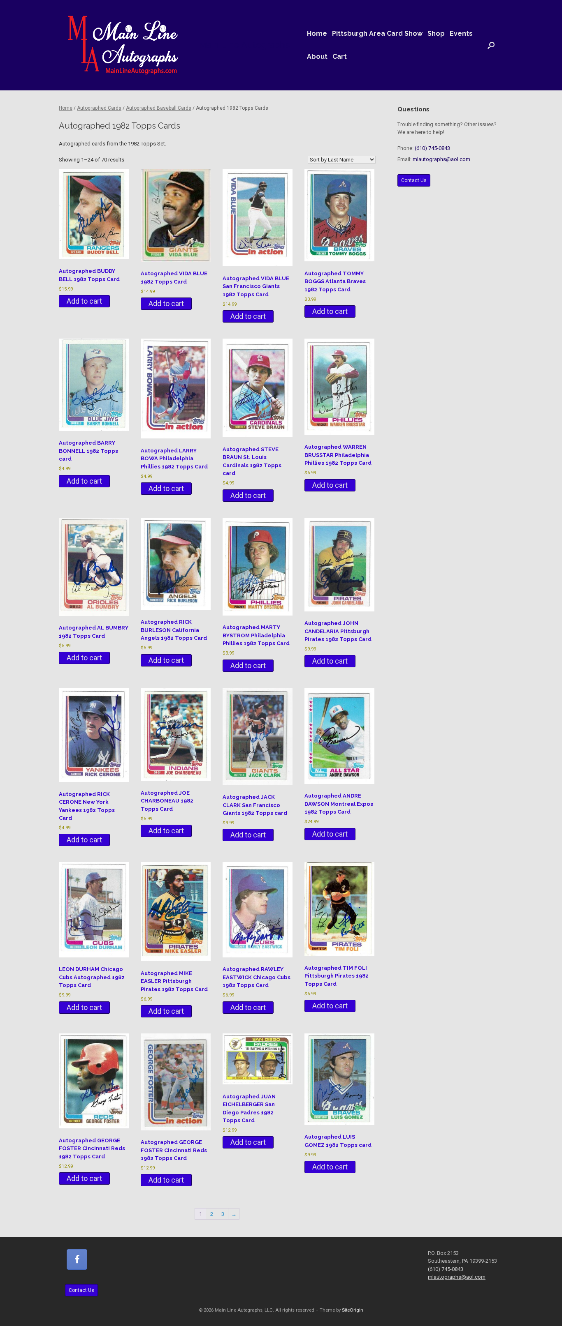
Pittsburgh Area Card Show (377, 33)
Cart (339, 56)
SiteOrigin (352, 1310)
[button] (491, 45)
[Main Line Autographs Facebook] (77, 1259)
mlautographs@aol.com (441, 159)
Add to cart (84, 301)
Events (461, 33)
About (317, 56)
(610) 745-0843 (432, 148)
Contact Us (414, 180)
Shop (436, 33)
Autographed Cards (99, 108)
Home (317, 33)
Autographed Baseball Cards (158, 108)
